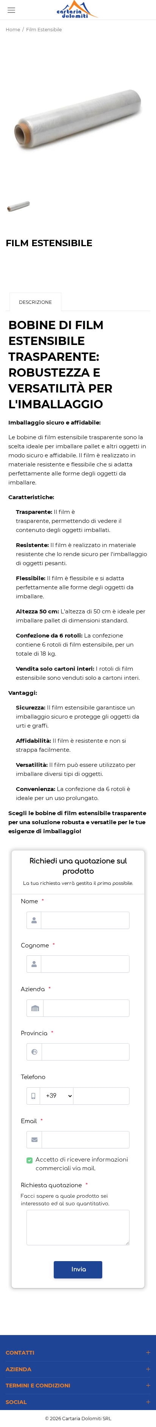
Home (13, 29)
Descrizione (35, 302)
